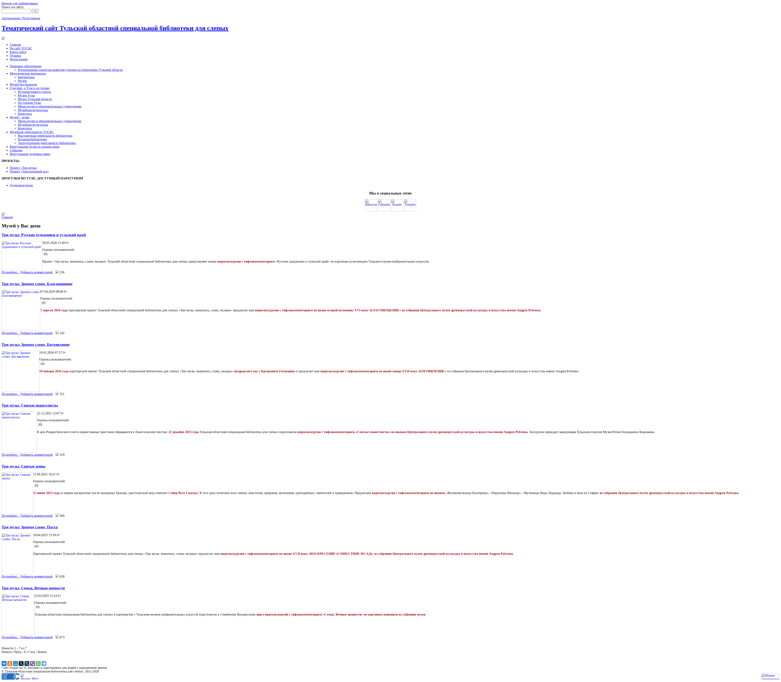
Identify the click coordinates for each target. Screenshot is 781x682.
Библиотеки (26, 77)
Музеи (22, 81)
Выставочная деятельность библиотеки (45, 135)
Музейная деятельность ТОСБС (32, 132)
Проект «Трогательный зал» (29, 171)
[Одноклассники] (9, 663)
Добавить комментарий (36, 272)
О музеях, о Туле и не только (29, 88)
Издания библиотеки (32, 139)
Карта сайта (18, 52)
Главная (15, 44)
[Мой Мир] (15, 663)
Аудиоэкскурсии (21, 185)
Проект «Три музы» (23, 167)
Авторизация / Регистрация (21, 18)
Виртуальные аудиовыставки (30, 154)
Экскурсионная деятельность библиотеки (47, 143)
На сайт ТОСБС (21, 48)
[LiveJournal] (26, 663)
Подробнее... (10, 272)
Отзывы (15, 55)
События (16, 150)
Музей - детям (19, 117)
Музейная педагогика (33, 110)
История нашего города (34, 91)
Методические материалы (28, 73)
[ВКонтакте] (4, 663)
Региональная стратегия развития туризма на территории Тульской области (70, 70)
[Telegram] (43, 663)
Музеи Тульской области (35, 99)
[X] (21, 663)
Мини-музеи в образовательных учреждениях (50, 106)
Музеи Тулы (26, 95)
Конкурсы (25, 113)
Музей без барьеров (23, 84)
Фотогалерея (18, 59)
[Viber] (32, 663)
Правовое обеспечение (25, 66)
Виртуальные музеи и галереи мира (34, 146)
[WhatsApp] (38, 663)
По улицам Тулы (29, 102)
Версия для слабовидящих (20, 3)
